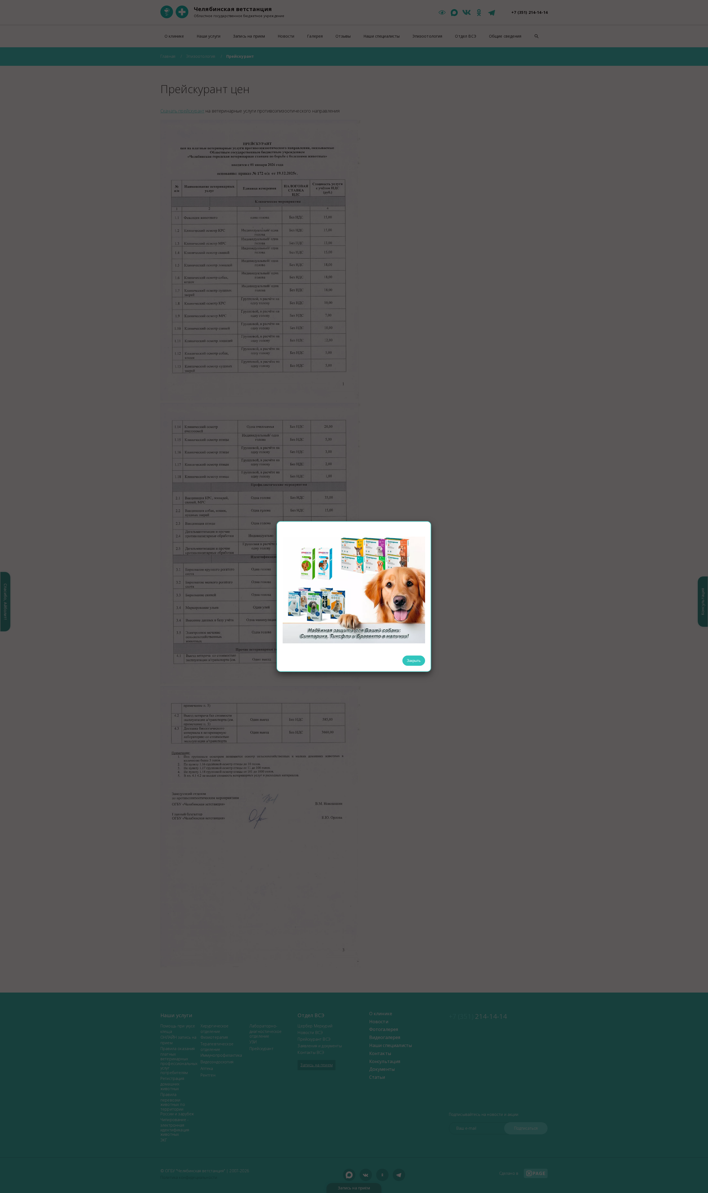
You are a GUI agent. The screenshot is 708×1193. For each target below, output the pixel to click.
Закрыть (414, 661)
